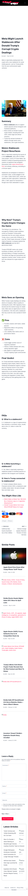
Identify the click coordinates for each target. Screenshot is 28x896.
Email (4, 793)
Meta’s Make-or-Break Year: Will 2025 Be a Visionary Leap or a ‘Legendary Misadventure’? (15, 501)
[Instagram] (19, 514)
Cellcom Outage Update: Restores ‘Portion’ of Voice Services (21, 530)
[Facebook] (5, 514)
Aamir (4, 56)
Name (4, 786)
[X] (12, 514)
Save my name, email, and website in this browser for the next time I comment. (14, 805)
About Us (7, 887)
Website (4, 800)
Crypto (4, 521)
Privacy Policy (20, 887)
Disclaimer (14, 889)
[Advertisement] (14, 22)
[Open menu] (25, 3)
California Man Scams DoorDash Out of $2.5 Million (7, 530)
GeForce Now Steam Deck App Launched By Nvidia (10, 863)
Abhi (6, 572)
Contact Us (13, 887)
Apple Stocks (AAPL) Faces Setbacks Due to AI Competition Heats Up (13, 634)
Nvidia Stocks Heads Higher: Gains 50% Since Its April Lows (13, 600)
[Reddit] (5, 516)
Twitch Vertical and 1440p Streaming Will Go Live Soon (10, 833)
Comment (5, 765)
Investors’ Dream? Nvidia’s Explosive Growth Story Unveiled (12, 735)
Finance (10, 521)
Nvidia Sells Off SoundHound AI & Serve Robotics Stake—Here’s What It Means (13, 702)
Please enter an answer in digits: (11, 809)
